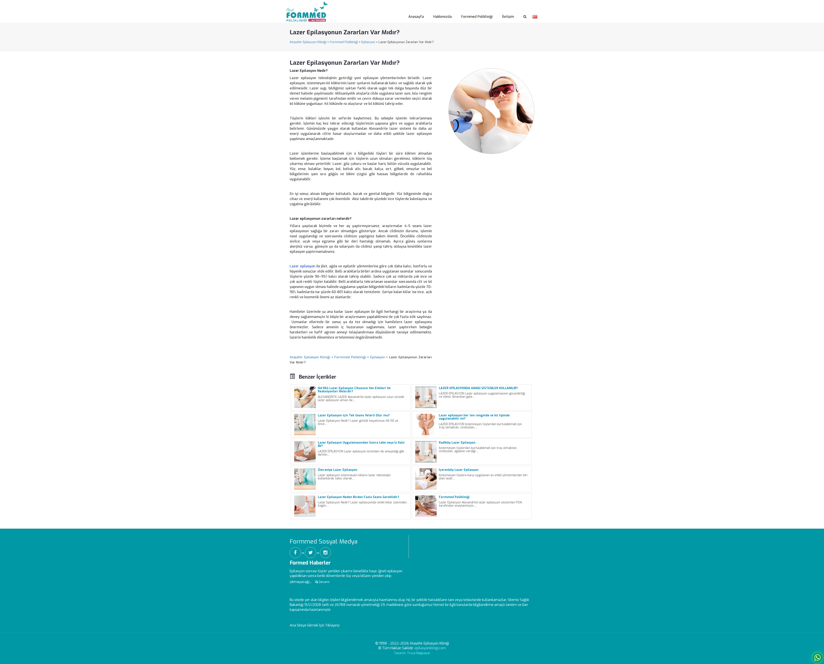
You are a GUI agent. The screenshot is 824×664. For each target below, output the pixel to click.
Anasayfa (416, 16)
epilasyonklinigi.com (430, 648)
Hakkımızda (442, 16)
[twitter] (310, 552)
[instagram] (325, 552)
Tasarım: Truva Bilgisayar (412, 653)
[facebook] (295, 552)
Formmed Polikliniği (477, 16)
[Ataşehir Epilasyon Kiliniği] (308, 6)
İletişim (508, 16)
